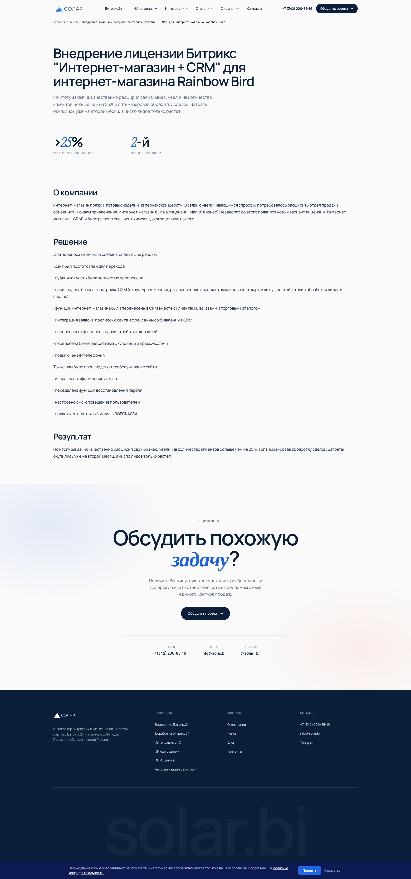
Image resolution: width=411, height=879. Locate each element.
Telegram (307, 742)
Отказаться (333, 870)
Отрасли (202, 8)
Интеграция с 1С (168, 742)
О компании (230, 8)
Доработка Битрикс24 (172, 733)
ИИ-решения (143, 8)
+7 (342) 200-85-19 (297, 8)
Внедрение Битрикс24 (172, 724)
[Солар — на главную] (69, 8)
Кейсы (73, 22)
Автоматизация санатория (176, 769)
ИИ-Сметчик (165, 760)
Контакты (254, 8)
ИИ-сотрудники (167, 751)
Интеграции (174, 8)
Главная (59, 22)
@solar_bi (250, 653)
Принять (310, 870)
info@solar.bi (213, 653)
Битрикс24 (113, 8)
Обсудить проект (334, 8)
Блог (231, 742)
